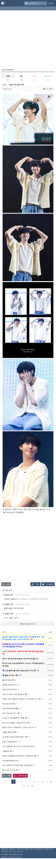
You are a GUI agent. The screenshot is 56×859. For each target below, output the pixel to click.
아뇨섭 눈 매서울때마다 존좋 (13, 718)
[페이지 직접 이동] (24, 786)
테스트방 (4, 851)
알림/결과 (47, 76)
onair (48, 80)
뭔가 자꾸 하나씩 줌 (9, 770)
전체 (8, 76)
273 (20, 675)
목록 (8, 584)
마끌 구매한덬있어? (9, 742)
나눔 (34, 80)
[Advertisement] (28, 40)
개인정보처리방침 (22, 849)
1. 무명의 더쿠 (8, 595)
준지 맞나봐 (6, 704)
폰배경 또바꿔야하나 (10, 685)
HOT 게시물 (22, 776)
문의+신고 (12, 851)
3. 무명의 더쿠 (8, 614)
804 (31, 639)
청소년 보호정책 (36, 849)
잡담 (21, 76)
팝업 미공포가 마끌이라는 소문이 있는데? (18, 727)
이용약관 (12, 849)
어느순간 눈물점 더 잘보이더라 (14, 723)
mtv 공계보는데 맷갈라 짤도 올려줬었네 (17, 765)
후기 (8, 80)
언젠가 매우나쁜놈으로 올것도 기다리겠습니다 (20, 699)
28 (38, 671)
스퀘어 (34, 76)
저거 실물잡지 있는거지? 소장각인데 (16, 746)
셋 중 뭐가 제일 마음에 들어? (13, 737)
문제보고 (20, 851)
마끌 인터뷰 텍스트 (9, 689)
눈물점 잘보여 (7, 732)
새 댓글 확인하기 (29, 624)
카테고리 (7, 70)
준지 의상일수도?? (9, 713)
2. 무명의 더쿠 (8, 604)
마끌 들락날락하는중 (10, 760)
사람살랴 (5, 751)
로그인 (51, 3)
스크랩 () (49, 584)
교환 (21, 80)
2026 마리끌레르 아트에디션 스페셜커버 (17, 756)
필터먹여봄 (6, 680)
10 (51, 782)
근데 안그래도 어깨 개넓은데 (13, 694)
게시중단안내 (47, 849)
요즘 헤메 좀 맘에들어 (10, 708)
